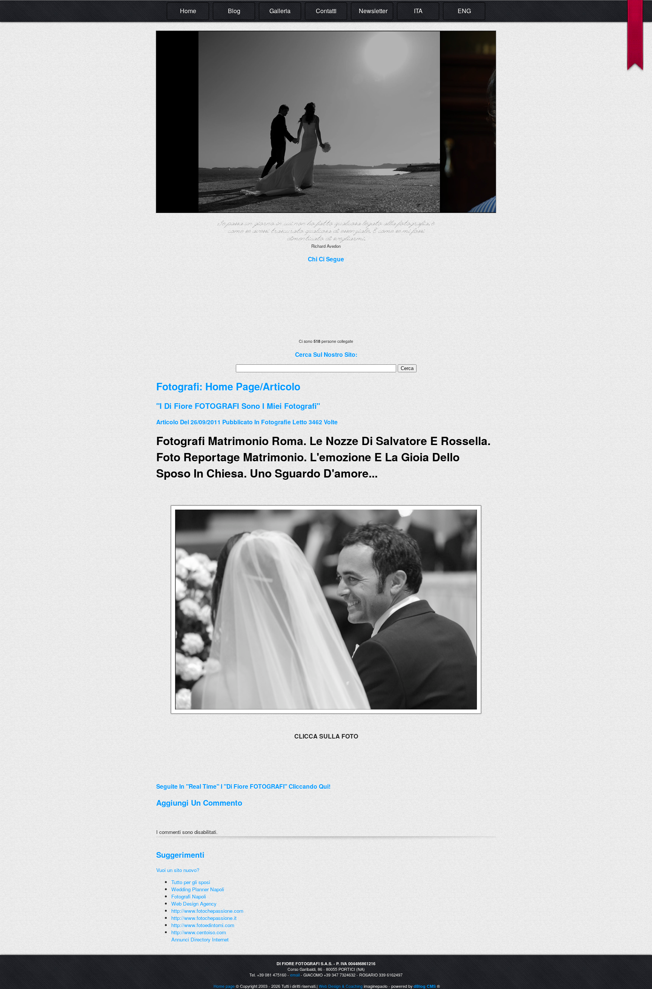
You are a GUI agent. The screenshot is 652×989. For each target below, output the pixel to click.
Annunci (180, 939)
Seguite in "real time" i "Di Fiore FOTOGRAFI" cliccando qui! (243, 786)
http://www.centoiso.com (198, 932)
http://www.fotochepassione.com (207, 910)
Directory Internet (210, 939)
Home (188, 10)
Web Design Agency (194, 903)
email (295, 975)
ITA (418, 10)
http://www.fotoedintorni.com (202, 925)
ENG (464, 10)
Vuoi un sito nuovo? (177, 870)
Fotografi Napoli (188, 896)
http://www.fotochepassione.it (204, 917)
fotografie (276, 422)
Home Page (232, 386)
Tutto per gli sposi (190, 882)
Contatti (326, 10)
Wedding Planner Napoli (197, 889)
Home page (224, 986)
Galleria (280, 10)
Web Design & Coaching (341, 986)
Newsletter (373, 10)
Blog (234, 10)
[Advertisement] (244, 773)
